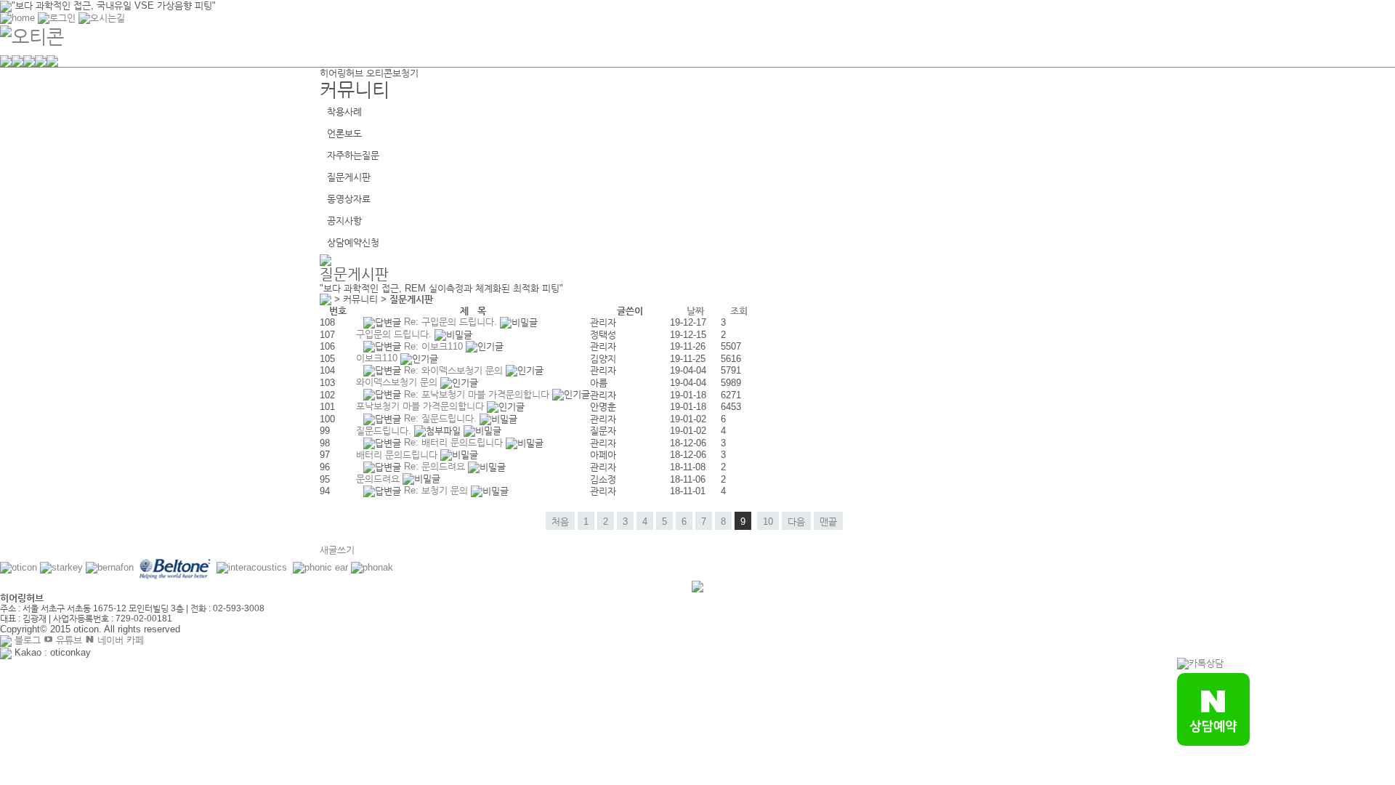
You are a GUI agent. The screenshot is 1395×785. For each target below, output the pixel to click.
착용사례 (344, 111)
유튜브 (67, 640)
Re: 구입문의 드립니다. (452, 321)
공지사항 (344, 220)
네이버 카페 (119, 640)
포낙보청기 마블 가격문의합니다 (421, 405)
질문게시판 (349, 177)
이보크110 (378, 358)
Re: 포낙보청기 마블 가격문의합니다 (478, 394)
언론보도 (344, 133)
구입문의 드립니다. (395, 334)
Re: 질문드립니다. (442, 418)
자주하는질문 (353, 155)
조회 (739, 310)
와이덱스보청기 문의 (398, 382)
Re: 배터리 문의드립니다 (455, 442)
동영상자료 (349, 198)
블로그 (26, 640)
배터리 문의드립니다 (398, 454)
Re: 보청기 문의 (437, 490)
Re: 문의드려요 (436, 466)
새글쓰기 (337, 549)
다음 (796, 521)
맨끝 (828, 521)
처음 (560, 521)
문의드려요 (379, 478)
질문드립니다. (385, 430)
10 (768, 521)
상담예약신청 (353, 242)
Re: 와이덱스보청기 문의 (455, 370)
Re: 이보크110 (435, 346)
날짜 (695, 310)
